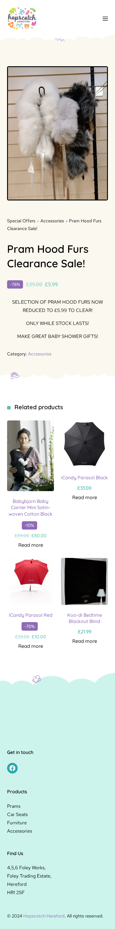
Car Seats (17, 814)
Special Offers (21, 221)
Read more (30, 545)
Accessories (52, 221)
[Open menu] (105, 18)
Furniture (17, 823)
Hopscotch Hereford (44, 916)
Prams (13, 806)
